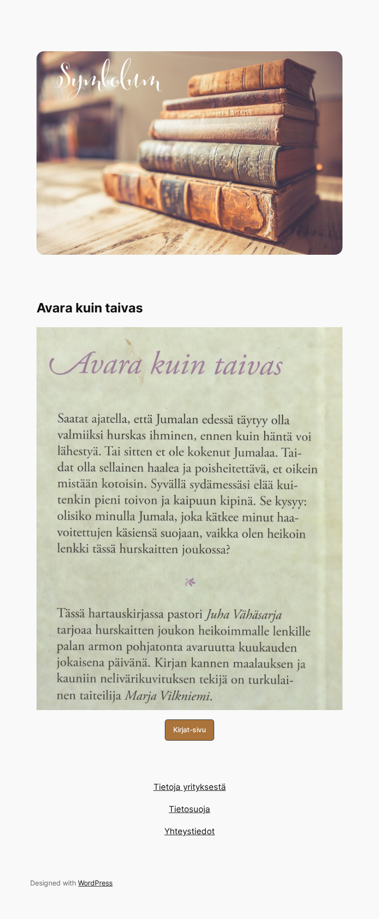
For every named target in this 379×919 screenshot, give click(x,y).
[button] (189, 730)
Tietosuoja (189, 809)
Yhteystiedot (189, 831)
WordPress (95, 883)
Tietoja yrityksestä (189, 787)
